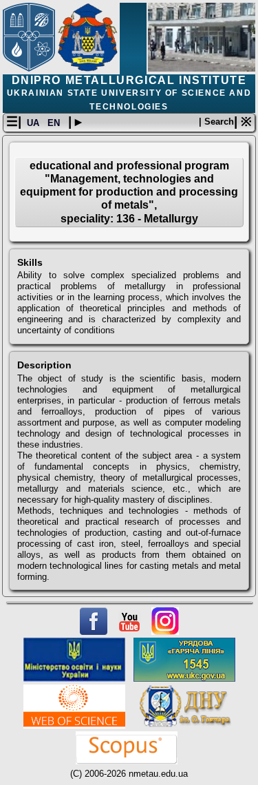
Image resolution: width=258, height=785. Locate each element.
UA (34, 123)
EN (55, 123)
